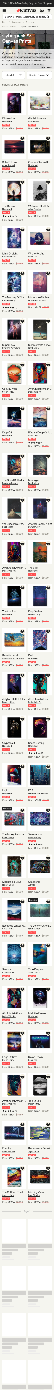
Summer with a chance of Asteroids (40, 344)
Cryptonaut (8, 742)
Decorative (30, 22)
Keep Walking (35, 611)
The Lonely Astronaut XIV (40, 925)
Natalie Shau (8, 885)
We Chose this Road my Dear (14, 523)
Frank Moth (33, 348)
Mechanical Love (11, 881)
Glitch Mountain (37, 118)
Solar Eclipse (9, 162)
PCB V (31, 790)
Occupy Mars (9, 388)
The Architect (9, 611)
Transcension (35, 834)
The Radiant (8, 206)
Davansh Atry (34, 527)
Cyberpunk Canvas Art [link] (30, 26)
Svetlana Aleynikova (11, 348)
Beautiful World (10, 655)
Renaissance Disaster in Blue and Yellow (40, 1148)
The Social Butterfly (13, 480)
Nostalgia (33, 480)
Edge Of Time (9, 1056)
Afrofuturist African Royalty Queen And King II (14, 1013)
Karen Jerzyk (8, 837)
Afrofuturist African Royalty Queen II (40, 699)
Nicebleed (7, 121)
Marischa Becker (10, 483)
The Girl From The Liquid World (14, 1192)
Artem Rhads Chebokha (13, 658)
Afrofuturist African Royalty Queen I (40, 388)
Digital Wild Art (35, 392)
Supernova (8, 344)
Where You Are (36, 253)
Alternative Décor (9, 26)
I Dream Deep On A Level (40, 432)
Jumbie (31, 885)
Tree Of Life (34, 1100)
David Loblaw (8, 702)
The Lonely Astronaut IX (14, 834)
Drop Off (7, 432)
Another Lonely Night (40, 523)
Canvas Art (16, 22)
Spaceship (34, 881)
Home (4, 22)
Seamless (32, 256)
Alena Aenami (8, 165)
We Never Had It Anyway (40, 206)
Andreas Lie (33, 121)
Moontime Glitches (39, 297)
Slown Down (35, 1056)
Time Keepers (36, 969)
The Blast (33, 567)
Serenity (7, 969)
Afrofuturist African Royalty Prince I (14, 1100)
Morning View (36, 1192)
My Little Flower (37, 1013)
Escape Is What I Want (14, 925)
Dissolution (8, 118)
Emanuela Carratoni (37, 300)
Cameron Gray (8, 256)
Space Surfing (36, 742)
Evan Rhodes (8, 972)
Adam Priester (34, 209)
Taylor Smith (33, 1151)
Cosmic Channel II (38, 162)
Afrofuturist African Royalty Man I (14, 567)
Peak (31, 655)
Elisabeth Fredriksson (38, 793)
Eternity (6, 1148)
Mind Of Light (9, 253)
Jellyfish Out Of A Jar (13, 699)
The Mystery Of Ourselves (14, 297)
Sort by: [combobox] (37, 75)
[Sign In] (42, 10)
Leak (5, 790)
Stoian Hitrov (8, 392)
